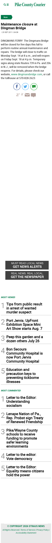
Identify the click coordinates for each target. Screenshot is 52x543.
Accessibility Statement (26, 532)
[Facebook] (16, 86)
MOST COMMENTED (11, 390)
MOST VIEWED (8, 297)
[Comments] (33, 86)
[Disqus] (26, 139)
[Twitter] (25, 86)
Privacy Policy (42, 529)
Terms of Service (28, 529)
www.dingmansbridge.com (26, 74)
